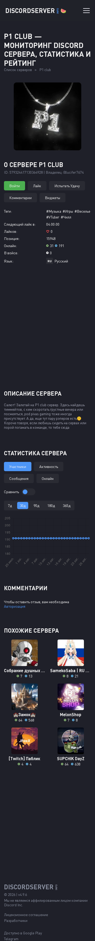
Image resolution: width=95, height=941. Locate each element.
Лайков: (10, 231)
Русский (61, 261)
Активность (48, 466)
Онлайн (48, 478)
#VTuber (52, 217)
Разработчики (15, 920)
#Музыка (53, 211)
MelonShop (70, 714)
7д (10, 505)
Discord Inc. (13, 905)
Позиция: (12, 238)
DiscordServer (35, 10)
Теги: (8, 211)
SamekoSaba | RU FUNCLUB (70, 670)
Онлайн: (10, 245)
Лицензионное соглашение (26, 914)
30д (23, 505)
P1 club (45, 69)
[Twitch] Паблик (24, 758)
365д (66, 505)
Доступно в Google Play (23, 933)
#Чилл (66, 217)
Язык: (8, 261)
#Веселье (82, 211)
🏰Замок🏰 (24, 714)
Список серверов (18, 69)
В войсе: (11, 253)
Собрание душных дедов (24, 670)
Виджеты (52, 197)
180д (51, 505)
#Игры (68, 211)
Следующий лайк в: (20, 224)
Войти (14, 185)
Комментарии (20, 197)
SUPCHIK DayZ (70, 758)
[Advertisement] (47, 329)
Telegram (11, 938)
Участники (17, 466)
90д (36, 505)
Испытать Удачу (67, 185)
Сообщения (18, 478)
